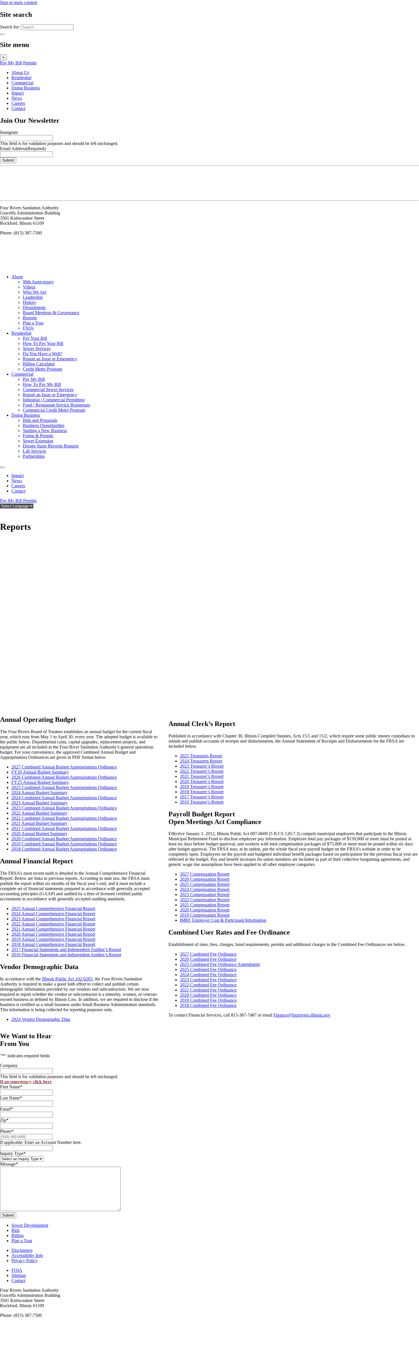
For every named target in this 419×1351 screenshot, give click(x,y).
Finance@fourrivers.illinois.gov (301, 1015)
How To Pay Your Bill (43, 343)
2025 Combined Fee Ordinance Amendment (220, 964)
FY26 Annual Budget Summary (40, 772)
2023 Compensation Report (204, 894)
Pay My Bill (11, 62)
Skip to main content (18, 2)
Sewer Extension (38, 440)
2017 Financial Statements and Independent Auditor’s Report (66, 949)
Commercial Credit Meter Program (54, 410)
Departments (34, 307)
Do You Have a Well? (42, 353)
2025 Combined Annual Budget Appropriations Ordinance (64, 787)
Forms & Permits (38, 435)
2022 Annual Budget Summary (39, 813)
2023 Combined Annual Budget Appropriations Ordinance (64, 808)
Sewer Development (29, 1225)
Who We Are (34, 292)
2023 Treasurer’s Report (201, 766)
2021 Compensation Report (204, 904)
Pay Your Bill (35, 338)
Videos (29, 287)
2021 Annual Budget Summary (39, 823)
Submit (8, 160)
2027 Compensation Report (204, 874)
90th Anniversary (38, 281)
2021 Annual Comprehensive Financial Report (53, 929)
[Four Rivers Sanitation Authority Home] (14, 195)
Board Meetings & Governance (51, 312)
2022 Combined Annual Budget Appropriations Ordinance (64, 818)
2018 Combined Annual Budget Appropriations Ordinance (64, 849)
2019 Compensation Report (204, 915)
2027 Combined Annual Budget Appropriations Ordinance (64, 767)
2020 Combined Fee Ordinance (208, 995)
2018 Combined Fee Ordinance (208, 1005)
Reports (30, 317)
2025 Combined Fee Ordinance (208, 969)
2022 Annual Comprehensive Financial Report (53, 923)
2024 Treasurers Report (201, 761)
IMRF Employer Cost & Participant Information (223, 920)
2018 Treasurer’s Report (201, 791)
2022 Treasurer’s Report (201, 771)
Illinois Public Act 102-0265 (67, 978)
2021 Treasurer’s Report (201, 776)
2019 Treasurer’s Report (201, 786)
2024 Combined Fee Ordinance (208, 974)
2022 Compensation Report (204, 899)
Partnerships (34, 456)
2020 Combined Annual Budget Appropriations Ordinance (64, 838)
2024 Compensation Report (204, 889)
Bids (15, 1230)
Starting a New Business (45, 430)
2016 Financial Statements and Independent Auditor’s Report (66, 954)
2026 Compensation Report (204, 879)
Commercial (22, 82)
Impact (17, 93)
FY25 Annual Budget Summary (40, 782)
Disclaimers (21, 1250)
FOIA (16, 1270)
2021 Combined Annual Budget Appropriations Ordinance (64, 828)
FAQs (28, 328)
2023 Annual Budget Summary (39, 802)
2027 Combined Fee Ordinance (208, 954)
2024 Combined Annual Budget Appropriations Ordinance (64, 797)
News (16, 98)
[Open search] (3, 512)
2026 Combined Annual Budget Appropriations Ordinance (64, 777)
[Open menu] (2, 467)
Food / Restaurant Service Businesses (56, 404)
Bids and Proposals (40, 420)
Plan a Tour (33, 322)
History (29, 302)
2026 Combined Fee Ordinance (208, 959)
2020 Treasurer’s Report (201, 781)
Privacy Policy (24, 1260)
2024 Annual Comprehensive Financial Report (53, 913)
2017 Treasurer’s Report (201, 796)
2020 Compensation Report (204, 910)
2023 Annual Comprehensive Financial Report (53, 918)
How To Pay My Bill (42, 384)
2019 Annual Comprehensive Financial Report (53, 939)
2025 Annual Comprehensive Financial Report (53, 908)
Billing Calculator (39, 363)
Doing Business (25, 87)
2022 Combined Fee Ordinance (208, 984)
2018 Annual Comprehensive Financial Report (53, 944)
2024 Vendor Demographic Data (40, 1019)
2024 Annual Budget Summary (39, 792)
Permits (29, 62)
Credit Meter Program (42, 369)
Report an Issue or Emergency (50, 358)
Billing (17, 1235)
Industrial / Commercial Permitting (54, 399)
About (17, 276)
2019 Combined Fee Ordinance (208, 1000)
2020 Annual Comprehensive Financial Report (53, 934)
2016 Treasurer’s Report (201, 802)
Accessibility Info (27, 1255)
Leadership (33, 297)
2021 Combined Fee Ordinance (208, 990)
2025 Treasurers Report (201, 755)
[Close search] (2, 34)
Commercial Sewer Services (48, 389)
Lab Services (34, 451)
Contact (18, 108)
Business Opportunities (43, 425)
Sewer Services (36, 348)
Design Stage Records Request (50, 445)
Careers (18, 103)
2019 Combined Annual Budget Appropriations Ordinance (64, 843)
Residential (21, 77)
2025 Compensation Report (204, 884)
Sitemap (18, 1275)
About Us (20, 72)
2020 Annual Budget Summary (39, 833)
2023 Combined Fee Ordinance (208, 979)
